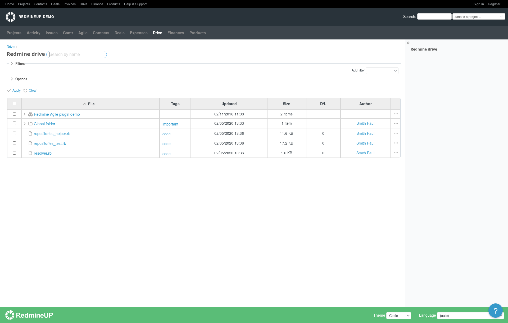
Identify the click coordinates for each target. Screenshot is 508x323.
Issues (52, 32)
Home (9, 4)
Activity (33, 32)
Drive (83, 4)
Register (494, 4)
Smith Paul (365, 123)
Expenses (139, 32)
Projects (24, 4)
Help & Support (135, 4)
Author (365, 103)
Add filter (358, 70)
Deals (55, 4)
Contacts (40, 4)
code (166, 133)
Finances (175, 32)
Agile (83, 32)
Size (286, 103)
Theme (379, 315)
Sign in (479, 4)
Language (427, 315)
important (170, 124)
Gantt (68, 32)
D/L (323, 103)
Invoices (70, 4)
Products (113, 4)
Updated (229, 103)
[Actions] (396, 113)
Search (409, 16)
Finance (97, 4)
